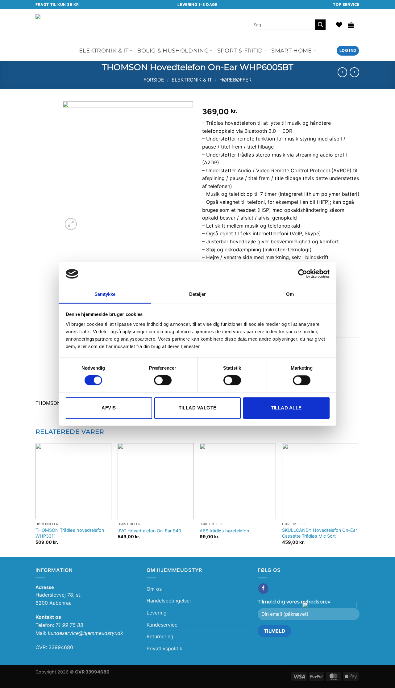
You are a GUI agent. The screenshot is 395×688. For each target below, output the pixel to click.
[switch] (163, 380)
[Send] (320, 24)
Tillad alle (286, 407)
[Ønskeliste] (339, 24)
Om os (154, 589)
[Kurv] (351, 24)
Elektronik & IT (103, 50)
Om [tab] (290, 294)
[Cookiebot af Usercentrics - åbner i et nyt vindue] (303, 274)
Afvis (109, 407)
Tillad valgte (198, 407)
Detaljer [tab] (197, 294)
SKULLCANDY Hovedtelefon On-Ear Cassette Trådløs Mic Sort (319, 533)
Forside (153, 80)
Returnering (160, 636)
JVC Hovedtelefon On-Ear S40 (149, 530)
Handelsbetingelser (169, 601)
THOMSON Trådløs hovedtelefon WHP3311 (69, 533)
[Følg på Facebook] (263, 588)
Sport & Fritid (240, 50)
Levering (157, 613)
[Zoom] (71, 224)
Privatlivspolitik (164, 648)
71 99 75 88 (69, 625)
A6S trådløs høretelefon (224, 530)
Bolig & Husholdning (173, 50)
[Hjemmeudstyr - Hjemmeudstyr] (105, 24)
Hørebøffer (235, 80)
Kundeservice (162, 625)
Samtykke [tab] (105, 294)
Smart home (291, 50)
